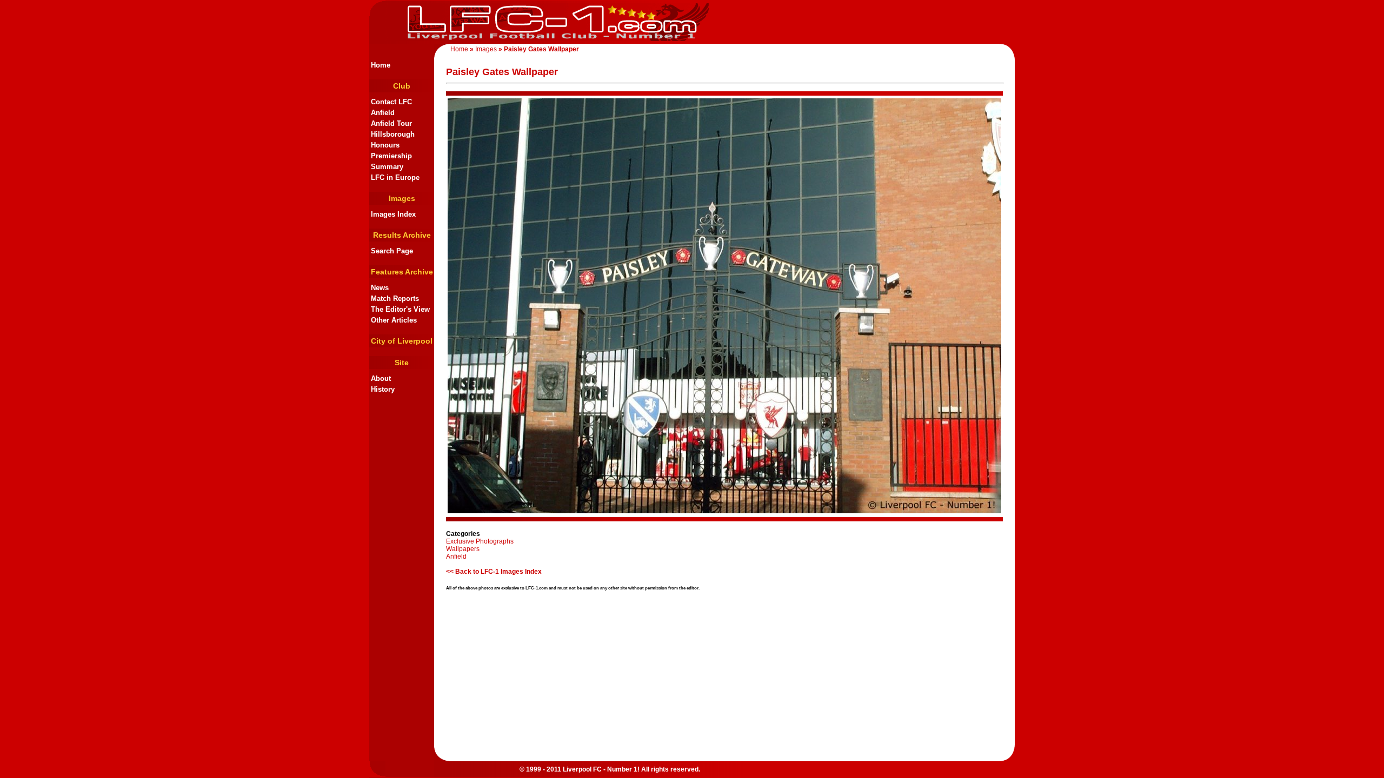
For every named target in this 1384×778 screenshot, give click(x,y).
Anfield (383, 113)
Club (401, 86)
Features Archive (402, 271)
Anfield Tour (391, 123)
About (381, 378)
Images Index (393, 214)
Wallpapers (463, 549)
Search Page (392, 251)
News (380, 288)
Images (486, 49)
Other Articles (394, 320)
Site (402, 362)
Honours (385, 145)
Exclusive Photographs (480, 541)
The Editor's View (400, 309)
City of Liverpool (401, 341)
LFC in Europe (395, 177)
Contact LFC (391, 102)
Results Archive (402, 235)
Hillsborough (393, 134)
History (383, 389)
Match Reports (395, 298)
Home (459, 49)
